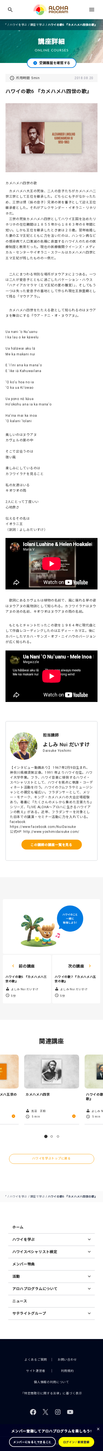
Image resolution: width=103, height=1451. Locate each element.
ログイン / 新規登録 (76, 1442)
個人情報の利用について (51, 1382)
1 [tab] (46, 1136)
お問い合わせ (67, 1359)
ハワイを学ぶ (18, 24)
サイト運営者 (35, 1370)
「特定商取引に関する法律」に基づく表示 (51, 1393)
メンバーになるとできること (32, 1442)
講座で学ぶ (37, 24)
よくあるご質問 (35, 1359)
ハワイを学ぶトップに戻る (51, 1158)
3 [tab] (58, 1136)
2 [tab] (52, 1136)
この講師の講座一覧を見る (51, 844)
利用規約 (67, 1370)
